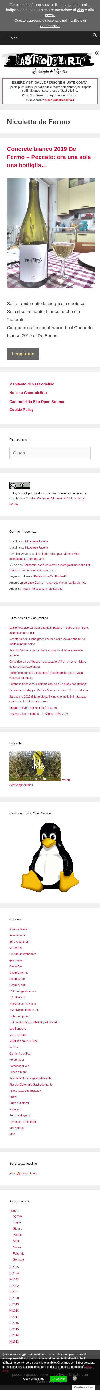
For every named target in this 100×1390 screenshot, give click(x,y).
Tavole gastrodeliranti (23, 1121)
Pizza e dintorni (19, 1103)
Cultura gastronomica (23, 954)
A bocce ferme (18, 929)
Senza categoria (19, 1115)
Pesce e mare (18, 1072)
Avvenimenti (17, 935)
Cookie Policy (21, 410)
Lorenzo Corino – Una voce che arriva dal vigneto (54, 582)
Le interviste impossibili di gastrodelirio (33, 1022)
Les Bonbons (17, 1028)
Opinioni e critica (19, 1053)
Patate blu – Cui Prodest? (50, 576)
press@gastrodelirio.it (59, 100)
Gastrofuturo (17, 978)
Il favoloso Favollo (36, 541)
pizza (49, 15)
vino (80, 10)
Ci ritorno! (15, 947)
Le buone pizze (19, 1016)
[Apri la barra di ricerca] (95, 35)
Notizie (13, 1047)
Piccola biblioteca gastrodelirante (30, 1078)
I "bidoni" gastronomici (23, 991)
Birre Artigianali (19, 941)
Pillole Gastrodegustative (25, 1090)
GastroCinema (18, 972)
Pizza (12, 1097)
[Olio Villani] (35, 780)
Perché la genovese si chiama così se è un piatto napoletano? (48, 684)
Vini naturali (16, 1128)
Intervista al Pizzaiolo (22, 1003)
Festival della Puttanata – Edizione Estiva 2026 (39, 714)
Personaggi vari (19, 1066)
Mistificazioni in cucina (23, 1041)
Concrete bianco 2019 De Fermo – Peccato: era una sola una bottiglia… (49, 157)
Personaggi (16, 1059)
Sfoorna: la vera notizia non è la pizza (33, 707)
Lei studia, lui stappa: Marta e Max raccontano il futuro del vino (48, 690)
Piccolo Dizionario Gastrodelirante (31, 1084)
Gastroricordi (17, 985)
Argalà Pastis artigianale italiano (42, 588)
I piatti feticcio (17, 997)
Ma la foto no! (17, 1035)
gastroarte (15, 960)
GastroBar (15, 966)
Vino (12, 1134)
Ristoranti (15, 1109)
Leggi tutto (23, 353)
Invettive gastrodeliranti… (25, 1010)
